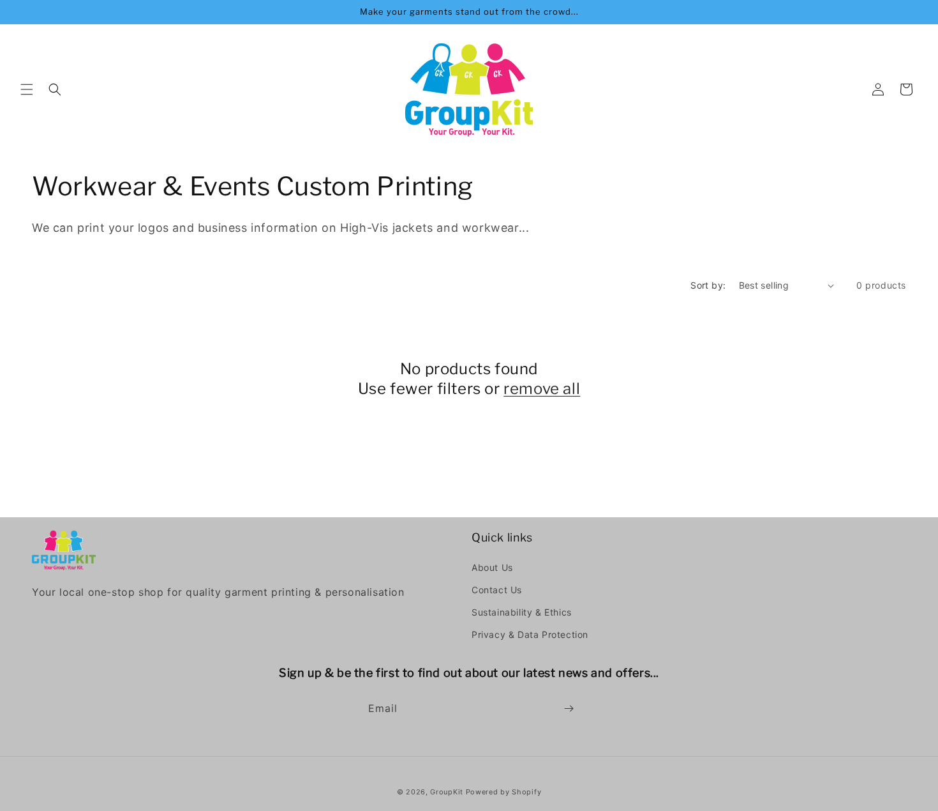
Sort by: (708, 285)
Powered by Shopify (504, 791)
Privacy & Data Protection (530, 634)
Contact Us (497, 589)
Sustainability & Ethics (522, 612)
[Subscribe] (569, 708)
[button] (27, 89)
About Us (492, 567)
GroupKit (446, 791)
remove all (541, 388)
